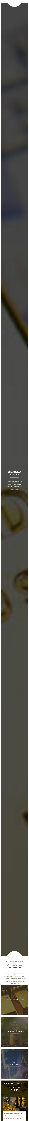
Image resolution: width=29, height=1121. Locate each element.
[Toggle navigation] (3, 2)
